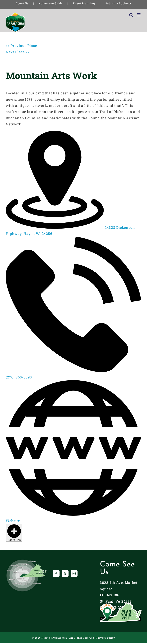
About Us (22, 3)
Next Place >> (17, 52)
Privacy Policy (105, 637)
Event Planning (84, 3)
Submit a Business (118, 3)
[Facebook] (56, 573)
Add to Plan (14, 539)
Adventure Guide (51, 3)
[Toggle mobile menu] (139, 15)
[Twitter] (65, 573)
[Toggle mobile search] (131, 15)
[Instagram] (74, 573)
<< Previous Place (21, 45)
